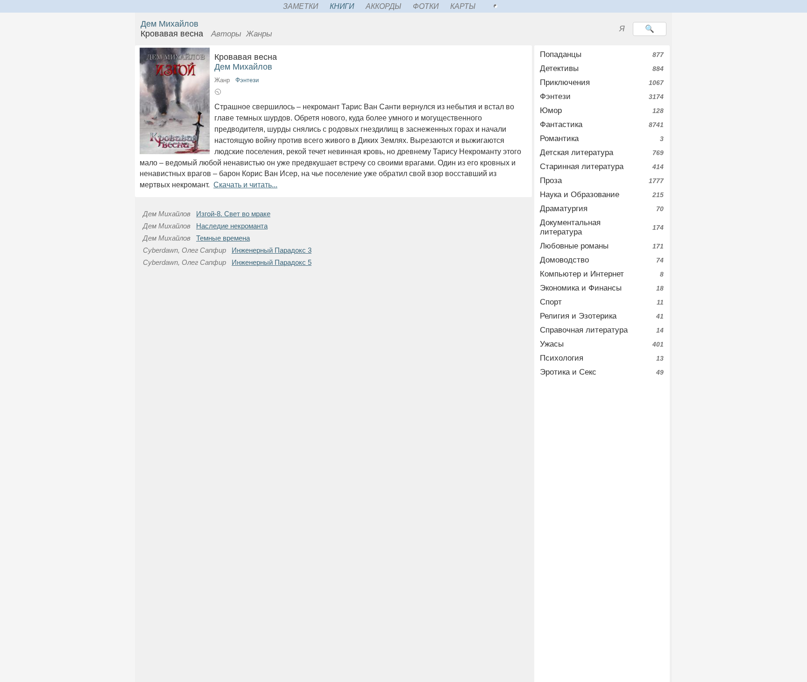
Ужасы (552, 344)
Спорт (551, 302)
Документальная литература (570, 227)
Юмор (551, 110)
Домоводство (564, 260)
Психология (561, 358)
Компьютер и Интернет (582, 274)
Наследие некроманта (232, 226)
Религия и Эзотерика (578, 316)
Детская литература (576, 152)
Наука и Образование (579, 194)
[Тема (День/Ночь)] (505, 6)
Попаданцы (560, 54)
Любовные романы (574, 246)
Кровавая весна (256, 57)
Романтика (559, 138)
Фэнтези (247, 80)
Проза (551, 180)
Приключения (565, 82)
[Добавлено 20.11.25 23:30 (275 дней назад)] (217, 93)
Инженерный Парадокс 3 (271, 250)
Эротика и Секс (568, 372)
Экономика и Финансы (581, 288)
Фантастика (561, 124)
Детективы (559, 68)
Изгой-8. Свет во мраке (233, 214)
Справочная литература (584, 330)
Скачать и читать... (245, 185)
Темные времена (223, 238)
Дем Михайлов (169, 23)
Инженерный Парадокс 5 (271, 262)
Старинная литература (581, 166)
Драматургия (564, 208)
